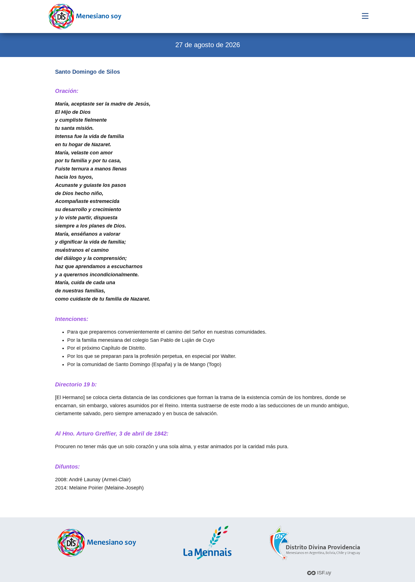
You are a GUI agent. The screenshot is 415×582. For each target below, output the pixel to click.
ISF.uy (323, 573)
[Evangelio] (85, 16)
